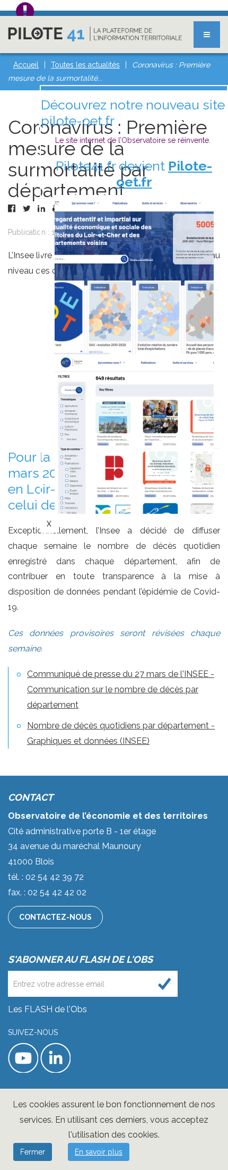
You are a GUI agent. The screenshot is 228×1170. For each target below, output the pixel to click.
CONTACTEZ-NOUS (55, 917)
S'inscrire (165, 984)
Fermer (32, 1152)
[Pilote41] (95, 34)
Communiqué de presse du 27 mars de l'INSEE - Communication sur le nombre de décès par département (120, 689)
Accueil (26, 65)
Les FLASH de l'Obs (47, 1009)
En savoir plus (98, 1152)
